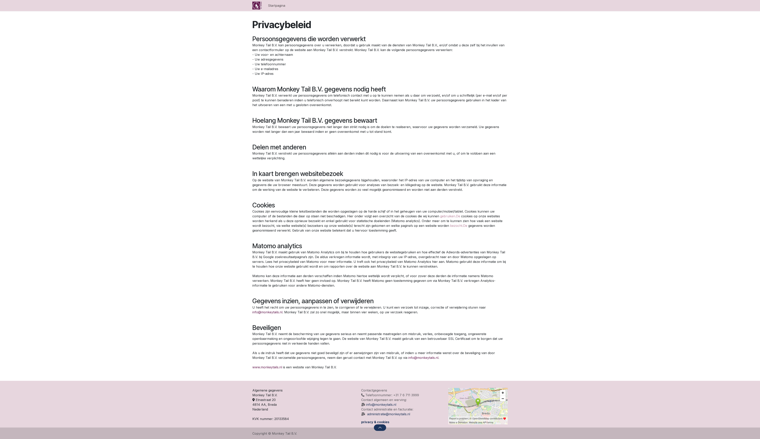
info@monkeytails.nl (381, 405)
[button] (380, 427)
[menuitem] (276, 6)
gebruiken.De (450, 216)
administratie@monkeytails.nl (388, 414)
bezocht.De (458, 226)
